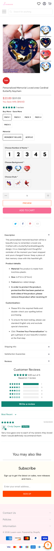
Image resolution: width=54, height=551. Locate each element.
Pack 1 (7, 117)
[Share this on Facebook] (23, 224)
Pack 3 (28, 117)
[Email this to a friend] (38, 224)
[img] (7, 422)
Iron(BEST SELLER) (12, 137)
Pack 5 (7, 124)
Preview (27, 203)
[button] (9, 107)
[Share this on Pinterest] (30, 224)
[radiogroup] (27, 154)
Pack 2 (17, 117)
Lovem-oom (15, 532)
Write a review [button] (27, 404)
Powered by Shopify (31, 532)
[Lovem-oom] (8, 3)
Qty (4, 190)
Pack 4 (38, 117)
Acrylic (29, 137)
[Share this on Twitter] (16, 224)
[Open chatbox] (48, 545)
